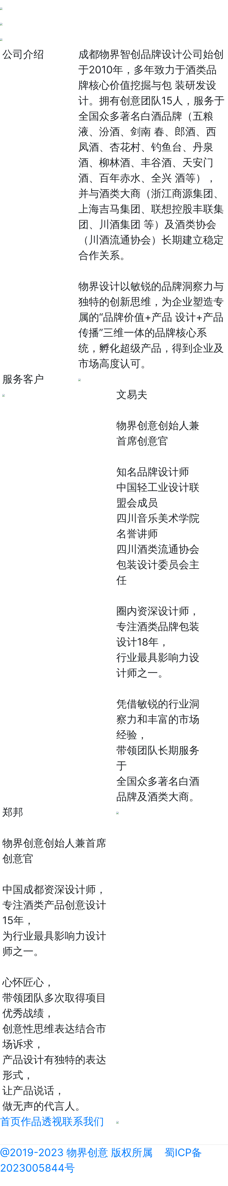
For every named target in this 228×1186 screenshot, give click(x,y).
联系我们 (83, 1121)
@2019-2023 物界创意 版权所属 (76, 1152)
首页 (10, 1121)
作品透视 (41, 1121)
